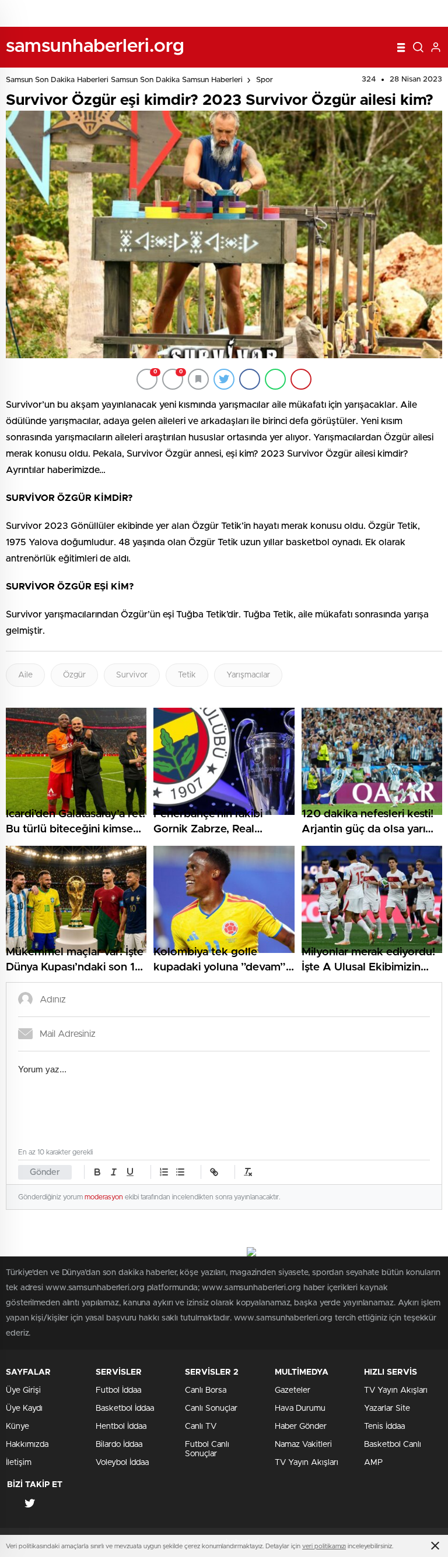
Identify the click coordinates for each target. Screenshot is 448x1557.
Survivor (132, 675)
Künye (17, 1426)
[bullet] (180, 1172)
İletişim (19, 1463)
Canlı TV (200, 1426)
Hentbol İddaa (121, 1426)
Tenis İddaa (384, 1426)
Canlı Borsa (205, 1390)
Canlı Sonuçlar (211, 1408)
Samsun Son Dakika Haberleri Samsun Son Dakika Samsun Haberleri (124, 80)
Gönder (45, 1172)
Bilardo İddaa (119, 1445)
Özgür (74, 675)
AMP (373, 1463)
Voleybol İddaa (122, 1463)
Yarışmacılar (248, 675)
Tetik (187, 675)
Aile (25, 675)
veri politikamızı (324, 1546)
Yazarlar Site (387, 1408)
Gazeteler (292, 1390)
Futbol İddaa (118, 1390)
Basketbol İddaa (125, 1408)
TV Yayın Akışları (306, 1463)
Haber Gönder (301, 1426)
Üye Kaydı (24, 1408)
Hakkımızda (27, 1445)
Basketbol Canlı (392, 1445)
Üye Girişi (23, 1390)
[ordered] (164, 1172)
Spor (264, 80)
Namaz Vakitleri (303, 1445)
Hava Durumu (300, 1408)
